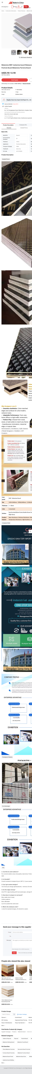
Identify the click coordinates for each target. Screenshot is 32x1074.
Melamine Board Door (21, 1056)
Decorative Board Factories (24, 1049)
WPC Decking (4, 1020)
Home (2, 10)
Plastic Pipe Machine (20, 1022)
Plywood (3, 1017)
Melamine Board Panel (8, 1056)
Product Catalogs (22, 1014)
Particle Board (18, 1017)
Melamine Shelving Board (8, 1042)
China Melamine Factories (9, 1049)
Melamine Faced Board (22, 1042)
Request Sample (26, 83)
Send (14, 952)
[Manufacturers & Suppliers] (16, 2)
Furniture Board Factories (9, 1053)
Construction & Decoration (11, 10)
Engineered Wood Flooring (21, 1020)
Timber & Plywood (21, 10)
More (2, 1063)
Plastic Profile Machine (6, 1022)
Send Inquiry (14, 80)
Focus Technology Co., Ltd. (18, 1068)
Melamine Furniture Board (24, 1053)
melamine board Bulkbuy (8, 1060)
